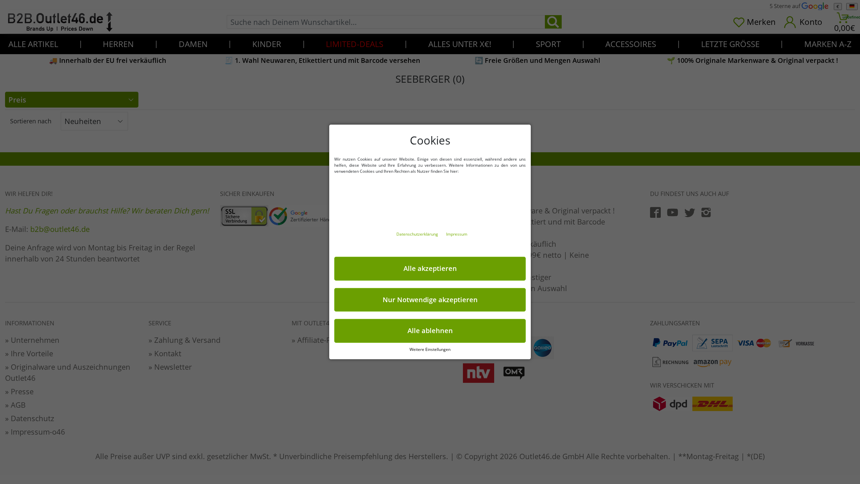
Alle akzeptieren (430, 268)
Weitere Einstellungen (430, 349)
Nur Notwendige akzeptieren (430, 299)
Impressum (456, 234)
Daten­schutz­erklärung (417, 234)
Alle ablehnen (430, 330)
